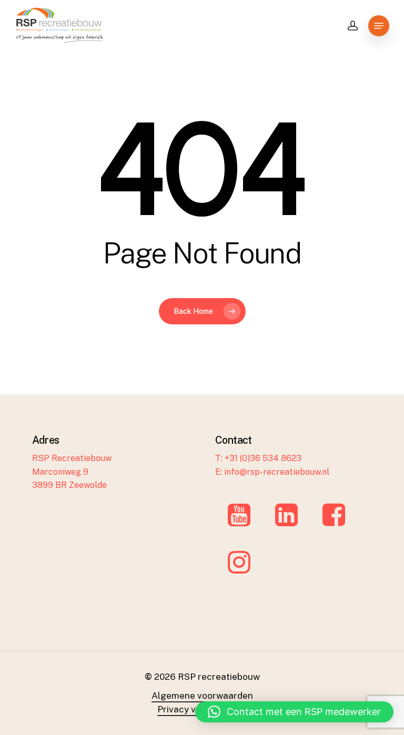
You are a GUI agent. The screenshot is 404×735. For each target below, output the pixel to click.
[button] (294, 711)
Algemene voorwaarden (202, 695)
